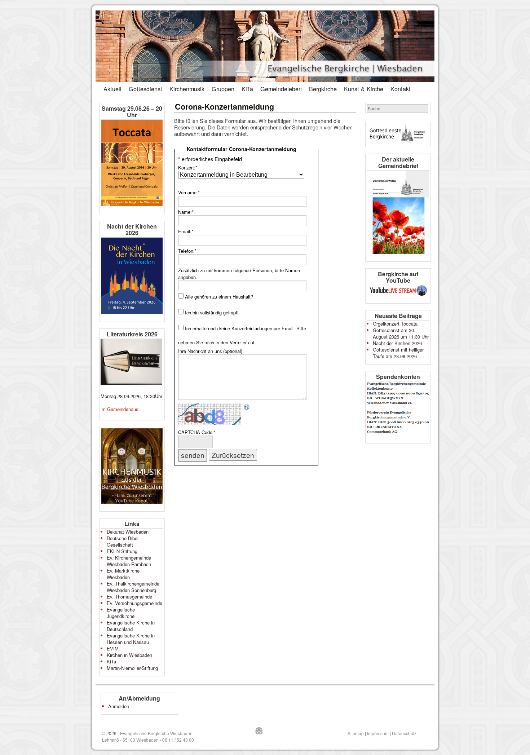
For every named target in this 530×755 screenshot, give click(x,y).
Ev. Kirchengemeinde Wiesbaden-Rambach (129, 561)
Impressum (378, 733)
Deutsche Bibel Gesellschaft (122, 541)
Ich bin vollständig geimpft (212, 312)
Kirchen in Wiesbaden (129, 655)
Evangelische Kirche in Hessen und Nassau (131, 638)
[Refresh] (247, 407)
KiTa (247, 88)
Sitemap (356, 733)
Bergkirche (323, 88)
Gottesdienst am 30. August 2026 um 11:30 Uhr (401, 333)
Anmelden (118, 706)
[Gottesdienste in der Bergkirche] (398, 134)
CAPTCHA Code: (197, 432)
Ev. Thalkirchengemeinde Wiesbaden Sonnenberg (133, 586)
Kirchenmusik (186, 88)
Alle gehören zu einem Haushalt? (219, 296)
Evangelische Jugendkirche (121, 612)
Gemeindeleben (281, 88)
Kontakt (400, 88)
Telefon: (187, 250)
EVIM (113, 648)
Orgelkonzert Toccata (395, 323)
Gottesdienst (145, 88)
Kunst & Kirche (363, 88)
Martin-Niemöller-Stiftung (132, 668)
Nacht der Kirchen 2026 (397, 343)
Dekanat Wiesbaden (128, 531)
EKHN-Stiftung (122, 551)
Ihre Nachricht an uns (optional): (211, 351)
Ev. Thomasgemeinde (129, 596)
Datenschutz (404, 733)
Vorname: (189, 192)
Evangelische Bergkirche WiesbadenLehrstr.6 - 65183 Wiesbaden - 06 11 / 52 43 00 (148, 736)
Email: (185, 231)
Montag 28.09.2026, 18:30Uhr (131, 396)
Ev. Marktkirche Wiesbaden (123, 573)
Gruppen (223, 88)
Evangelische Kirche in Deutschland (131, 625)
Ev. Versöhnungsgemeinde (134, 603)
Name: (186, 211)
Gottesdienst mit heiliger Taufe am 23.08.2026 (398, 352)
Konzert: (187, 167)
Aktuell (112, 88)
